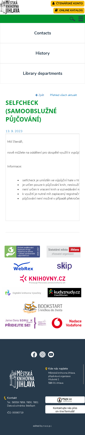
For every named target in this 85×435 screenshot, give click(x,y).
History (43, 53)
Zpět (41, 95)
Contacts (42, 33)
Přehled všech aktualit (63, 95)
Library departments (42, 73)
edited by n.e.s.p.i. (42, 425)
